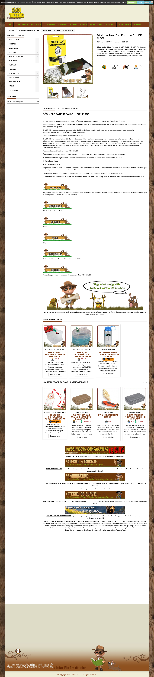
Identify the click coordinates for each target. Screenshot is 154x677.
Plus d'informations (145, 2)
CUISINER (62, 24)
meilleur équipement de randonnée (92, 489)
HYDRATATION (96, 24)
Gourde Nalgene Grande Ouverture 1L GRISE (108, 354)
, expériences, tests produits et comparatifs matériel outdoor (82, 516)
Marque (118, 42)
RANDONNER (124, 24)
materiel (94, 469)
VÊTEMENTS (13, 90)
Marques (11, 96)
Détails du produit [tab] (68, 108)
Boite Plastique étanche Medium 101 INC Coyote (81, 417)
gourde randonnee (96, 526)
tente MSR (100, 518)
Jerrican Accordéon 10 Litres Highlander (82, 354)
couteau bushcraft (130, 469)
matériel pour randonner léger (103, 312)
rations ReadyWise (117, 530)
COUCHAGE (49, 24)
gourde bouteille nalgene (129, 516)
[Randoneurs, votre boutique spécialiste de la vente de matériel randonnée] (77, 644)
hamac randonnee (132, 483)
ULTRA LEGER (21, 24)
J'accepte (132, 2)
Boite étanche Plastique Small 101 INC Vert (135, 417)
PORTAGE (35, 24)
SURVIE (137, 24)
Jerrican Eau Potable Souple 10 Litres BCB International (55, 355)
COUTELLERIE (14, 73)
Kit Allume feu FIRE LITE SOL (108, 416)
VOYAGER (12, 69)
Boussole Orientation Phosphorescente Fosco (55, 418)
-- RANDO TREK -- (15, 35)
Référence (101, 42)
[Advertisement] (23, 142)
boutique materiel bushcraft (128, 521)
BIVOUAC (110, 24)
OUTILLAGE (13, 61)
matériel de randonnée (115, 456)
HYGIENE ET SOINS (77, 24)
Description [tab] (49, 108)
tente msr (134, 523)
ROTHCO (125, 42)
